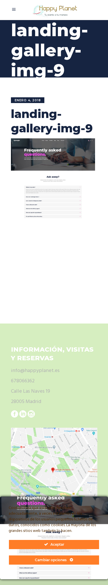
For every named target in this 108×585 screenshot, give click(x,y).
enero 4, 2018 (28, 100)
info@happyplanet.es (35, 371)
